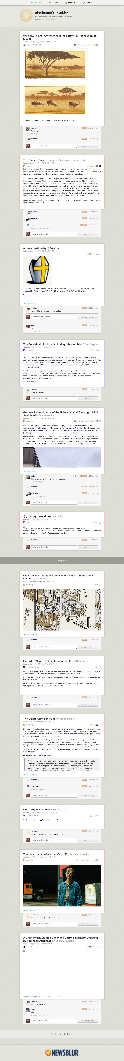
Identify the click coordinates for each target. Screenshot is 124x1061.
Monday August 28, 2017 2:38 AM (38, 944)
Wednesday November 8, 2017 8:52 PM (40, 722)
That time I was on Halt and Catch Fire (46, 854)
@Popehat (42, 289)
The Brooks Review (32, 667)
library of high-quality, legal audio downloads (51, 362)
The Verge (29, 350)
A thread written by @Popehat (41, 248)
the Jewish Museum (88, 428)
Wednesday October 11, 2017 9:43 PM (39, 857)
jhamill (33, 128)
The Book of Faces (34, 160)
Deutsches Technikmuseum (58, 436)
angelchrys (35, 493)
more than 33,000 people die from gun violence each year (63, 734)
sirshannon (35, 218)
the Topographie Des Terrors (71, 430)
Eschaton (29, 166)
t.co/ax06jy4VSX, (31, 291)
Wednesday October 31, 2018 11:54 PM (40, 418)
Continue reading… (30, 382)
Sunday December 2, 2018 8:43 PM (39, 163)
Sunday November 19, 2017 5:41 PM (39, 664)
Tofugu (28, 522)
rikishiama (34, 138)
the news (45, 729)
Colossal (29, 947)
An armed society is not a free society (37, 755)
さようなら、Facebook (37, 516)
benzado (34, 225)
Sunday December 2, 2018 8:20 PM (39, 251)
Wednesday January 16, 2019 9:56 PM (40, 42)
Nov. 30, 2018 (79, 291)
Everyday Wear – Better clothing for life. (47, 661)
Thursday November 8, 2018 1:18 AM (39, 347)
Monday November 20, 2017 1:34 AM (39, 582)
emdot (33, 1009)
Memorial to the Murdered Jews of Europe (39, 430)
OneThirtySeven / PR (36, 809)
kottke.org (29, 421)
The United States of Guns (39, 718)
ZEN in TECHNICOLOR (33, 45)
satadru (33, 325)
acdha (33, 476)
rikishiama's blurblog (52, 12)
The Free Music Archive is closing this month (51, 344)
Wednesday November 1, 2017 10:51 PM (40, 812)
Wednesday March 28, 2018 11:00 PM (39, 519)
